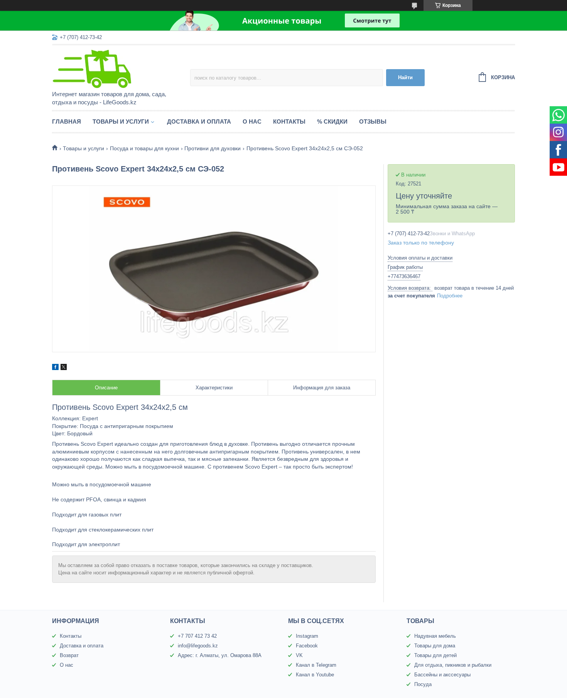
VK (299, 655)
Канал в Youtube (315, 675)
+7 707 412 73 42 (197, 636)
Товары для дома (434, 646)
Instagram (307, 636)
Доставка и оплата (199, 121)
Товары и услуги (121, 121)
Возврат (69, 655)
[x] (64, 368)
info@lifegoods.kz (198, 646)
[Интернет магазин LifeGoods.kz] (119, 68)
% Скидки (332, 121)
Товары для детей (435, 655)
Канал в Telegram (316, 665)
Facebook (307, 646)
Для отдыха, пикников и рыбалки (452, 665)
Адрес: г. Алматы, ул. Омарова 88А (220, 655)
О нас (252, 121)
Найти (405, 77)
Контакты (289, 121)
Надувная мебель (435, 636)
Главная (66, 121)
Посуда (423, 684)
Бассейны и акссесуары (442, 675)
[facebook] (55, 368)
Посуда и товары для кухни (144, 148)
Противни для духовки (212, 148)
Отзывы (372, 121)
